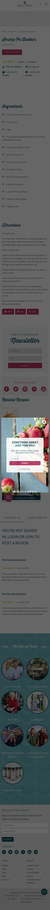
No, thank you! (24, 469)
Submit (25, 463)
